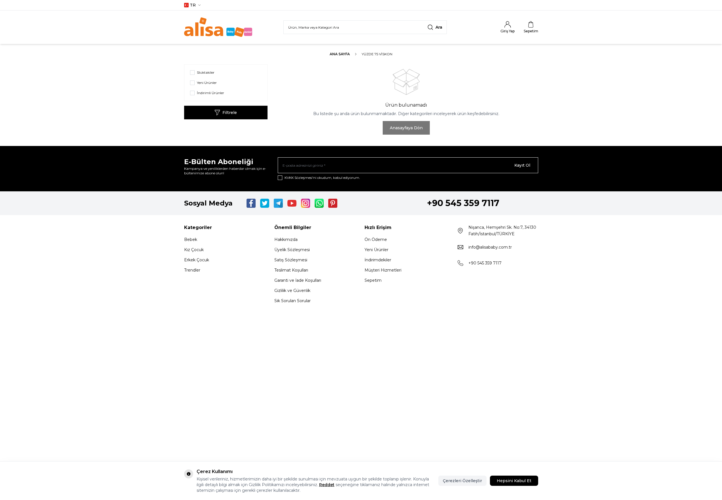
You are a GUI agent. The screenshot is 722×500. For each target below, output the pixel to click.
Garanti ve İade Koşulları (297, 280)
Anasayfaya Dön (406, 127)
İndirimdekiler (378, 259)
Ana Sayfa (340, 54)
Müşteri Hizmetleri (383, 270)
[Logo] (218, 27)
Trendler (192, 270)
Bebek (190, 239)
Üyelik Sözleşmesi (292, 249)
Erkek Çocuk (196, 259)
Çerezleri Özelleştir (462, 480)
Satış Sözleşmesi (290, 259)
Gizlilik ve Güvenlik (292, 290)
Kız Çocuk (194, 249)
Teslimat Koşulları (291, 270)
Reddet (326, 484)
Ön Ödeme (376, 239)
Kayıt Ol (522, 165)
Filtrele (229, 112)
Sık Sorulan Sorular (292, 300)
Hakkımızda (286, 239)
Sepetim (373, 280)
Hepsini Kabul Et (514, 480)
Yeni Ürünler (376, 249)
